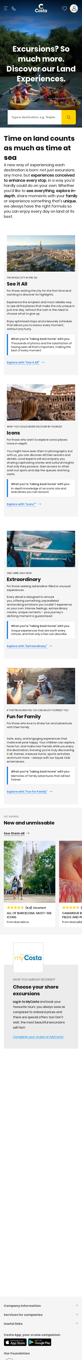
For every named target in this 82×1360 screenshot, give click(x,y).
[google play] (39, 1342)
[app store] (15, 1342)
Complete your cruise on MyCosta (38, 1037)
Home (8, 954)
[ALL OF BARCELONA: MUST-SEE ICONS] (29, 884)
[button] (65, 8)
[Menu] (6, 8)
